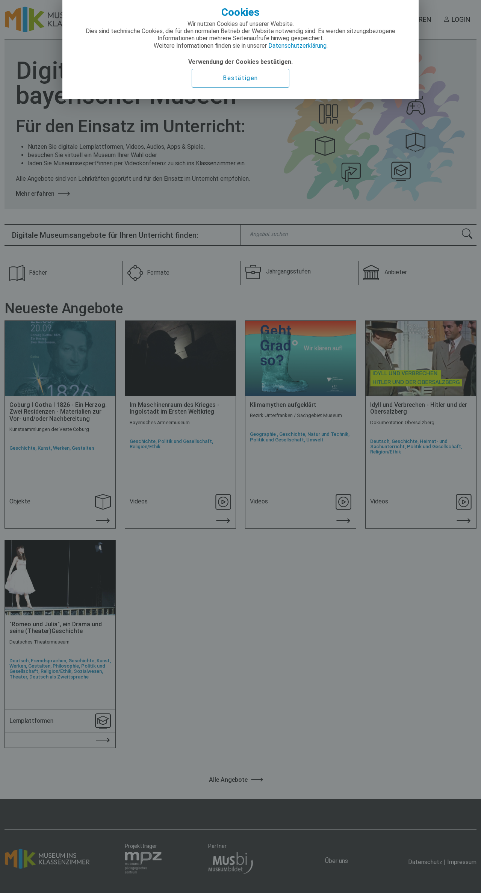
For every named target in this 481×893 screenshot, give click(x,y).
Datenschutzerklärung (297, 45)
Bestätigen (240, 78)
